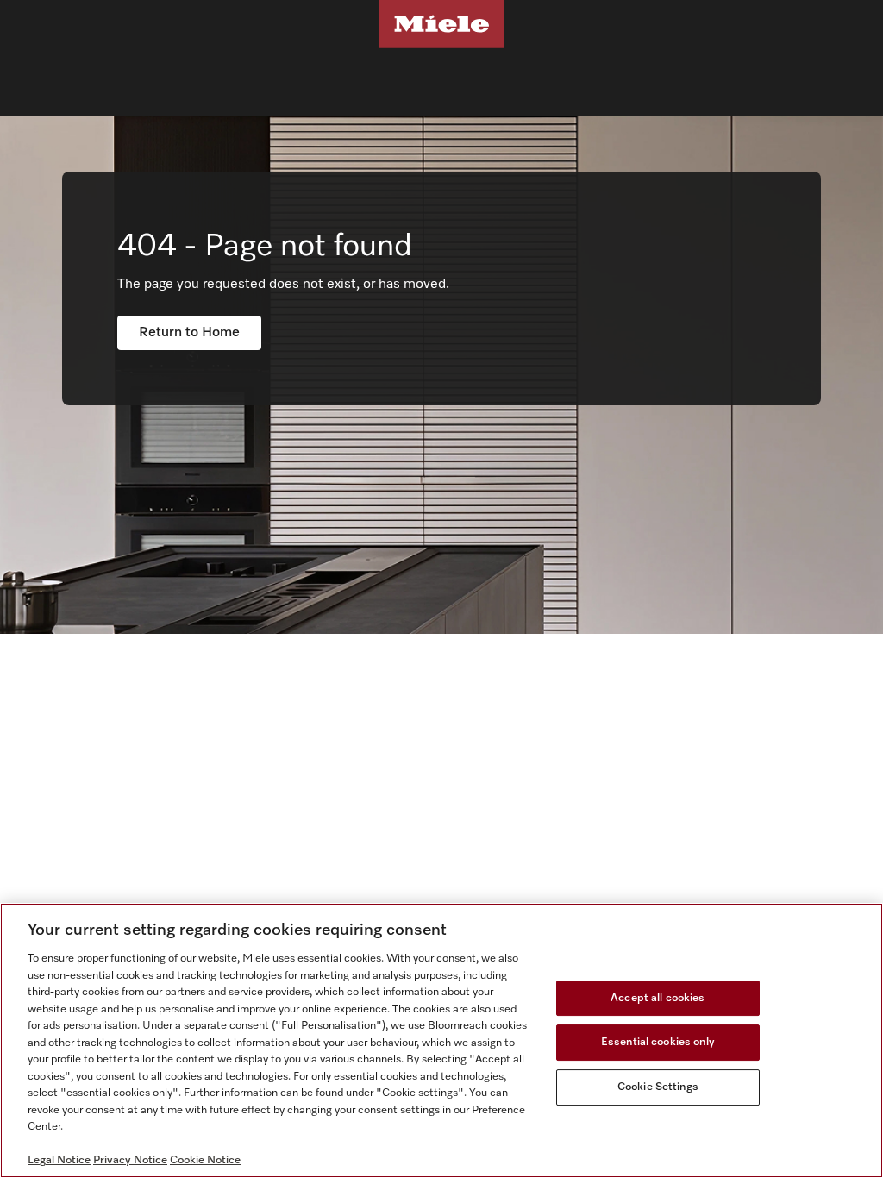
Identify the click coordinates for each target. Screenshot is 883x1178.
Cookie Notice (205, 1160)
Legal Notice (59, 1160)
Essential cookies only (658, 1042)
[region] (441, 1040)
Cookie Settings (657, 1087)
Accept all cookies (658, 998)
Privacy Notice (130, 1160)
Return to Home (189, 333)
